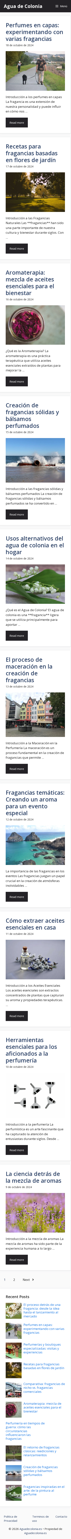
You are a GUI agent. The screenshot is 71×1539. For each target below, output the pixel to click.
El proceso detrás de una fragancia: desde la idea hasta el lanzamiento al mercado (42, 1310)
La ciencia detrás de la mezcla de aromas (33, 1177)
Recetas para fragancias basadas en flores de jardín (32, 153)
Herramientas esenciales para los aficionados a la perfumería (31, 1050)
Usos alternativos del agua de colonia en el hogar (35, 545)
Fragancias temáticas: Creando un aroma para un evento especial (35, 803)
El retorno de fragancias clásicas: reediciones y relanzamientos (41, 1451)
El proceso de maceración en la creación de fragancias (29, 670)
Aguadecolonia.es (31, 1529)
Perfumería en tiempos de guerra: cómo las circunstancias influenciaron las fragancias (25, 1431)
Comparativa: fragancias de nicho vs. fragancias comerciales (44, 1388)
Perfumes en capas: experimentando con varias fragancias (34, 32)
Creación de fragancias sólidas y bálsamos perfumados (32, 415)
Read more (16, 122)
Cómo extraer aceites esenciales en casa (35, 924)
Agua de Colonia (23, 6)
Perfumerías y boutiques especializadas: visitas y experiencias (42, 1348)
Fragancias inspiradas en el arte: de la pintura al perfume (44, 1490)
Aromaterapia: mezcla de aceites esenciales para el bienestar (30, 283)
